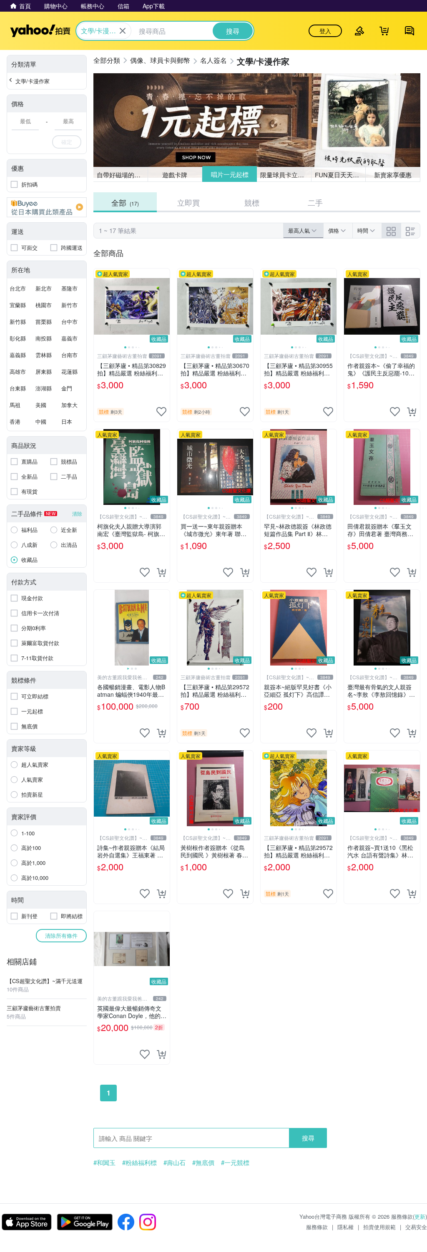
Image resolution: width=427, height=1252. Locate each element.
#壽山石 (174, 1162)
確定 (66, 142)
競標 (251, 202)
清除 (77, 513)
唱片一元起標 (230, 174)
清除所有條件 (61, 935)
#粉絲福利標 (139, 1162)
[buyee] (47, 207)
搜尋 (308, 1137)
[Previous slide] (99, 306)
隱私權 (345, 1227)
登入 (325, 31)
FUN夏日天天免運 (340, 174)
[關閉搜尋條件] (123, 31)
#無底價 (203, 1162)
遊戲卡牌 (174, 174)
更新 (419, 1216)
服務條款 (317, 1227)
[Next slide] (164, 306)
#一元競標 (235, 1162)
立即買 (188, 202)
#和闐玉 (104, 1162)
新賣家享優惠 (393, 174)
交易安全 (416, 1227)
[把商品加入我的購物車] (412, 412)
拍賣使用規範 (379, 1227)
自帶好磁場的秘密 (122, 174)
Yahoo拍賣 (40, 31)
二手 (315, 202)
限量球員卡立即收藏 (285, 174)
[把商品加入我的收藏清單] (161, 412)
